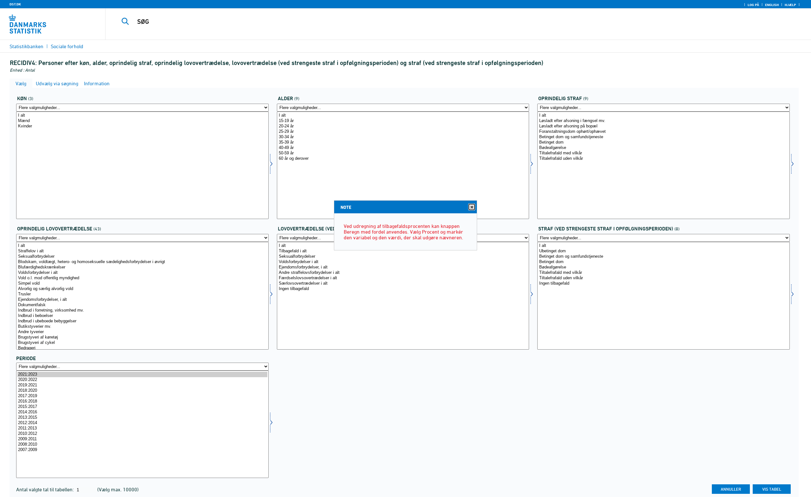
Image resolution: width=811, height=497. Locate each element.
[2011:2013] (142, 428)
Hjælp (790, 5)
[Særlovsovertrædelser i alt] (403, 283)
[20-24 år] (403, 126)
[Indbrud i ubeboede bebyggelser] (142, 321)
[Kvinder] (142, 126)
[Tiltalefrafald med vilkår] (664, 153)
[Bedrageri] (142, 348)
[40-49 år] (403, 148)
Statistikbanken (26, 46)
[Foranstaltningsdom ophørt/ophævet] (664, 131)
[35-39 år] (403, 142)
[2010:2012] (142, 433)
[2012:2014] (142, 423)
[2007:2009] (142, 450)
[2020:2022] (142, 380)
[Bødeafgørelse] (664, 148)
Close (472, 207)
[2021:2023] (142, 374)
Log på (753, 5)
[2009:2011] (142, 439)
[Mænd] (142, 121)
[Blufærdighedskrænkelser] (142, 267)
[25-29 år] (403, 131)
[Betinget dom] (664, 142)
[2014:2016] (142, 412)
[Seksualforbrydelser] (142, 256)
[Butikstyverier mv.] (142, 326)
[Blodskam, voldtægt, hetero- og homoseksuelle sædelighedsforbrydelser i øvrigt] (142, 262)
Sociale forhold (67, 46)
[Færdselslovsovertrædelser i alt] (403, 278)
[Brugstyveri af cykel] (142, 342)
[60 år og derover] (403, 158)
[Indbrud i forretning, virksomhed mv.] (142, 310)
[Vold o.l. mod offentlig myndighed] (142, 278)
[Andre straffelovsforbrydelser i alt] (403, 272)
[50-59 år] (403, 153)
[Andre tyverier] (142, 332)
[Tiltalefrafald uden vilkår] (664, 158)
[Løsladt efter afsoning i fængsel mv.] (664, 121)
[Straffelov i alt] (142, 251)
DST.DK (15, 4)
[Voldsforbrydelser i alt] (142, 272)
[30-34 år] (403, 137)
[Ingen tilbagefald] (403, 289)
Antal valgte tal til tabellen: (45, 489)
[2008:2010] (142, 444)
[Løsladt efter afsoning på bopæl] (664, 126)
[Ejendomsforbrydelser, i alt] (142, 299)
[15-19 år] (403, 121)
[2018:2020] (142, 390)
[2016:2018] (142, 401)
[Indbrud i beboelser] (142, 316)
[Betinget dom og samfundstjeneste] (664, 137)
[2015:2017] (142, 407)
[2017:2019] (142, 396)
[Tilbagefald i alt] (403, 251)
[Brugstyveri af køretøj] (142, 337)
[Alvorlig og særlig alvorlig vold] (142, 289)
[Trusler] (142, 294)
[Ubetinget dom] (664, 251)
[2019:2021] (142, 385)
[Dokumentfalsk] (142, 305)
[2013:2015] (142, 417)
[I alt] (142, 115)
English (772, 5)
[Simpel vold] (142, 283)
